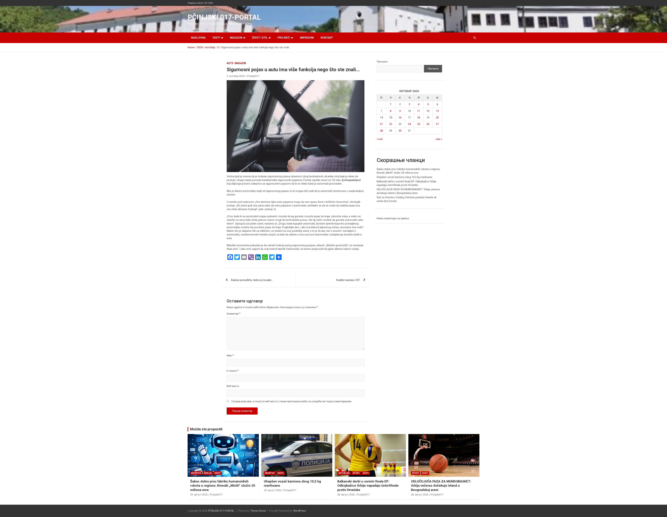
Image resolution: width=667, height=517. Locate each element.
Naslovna (198, 37)
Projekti (284, 37)
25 (418, 124)
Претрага (382, 61)
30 (400, 130)
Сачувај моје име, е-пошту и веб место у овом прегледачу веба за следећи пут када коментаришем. (291, 401)
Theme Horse (258, 510)
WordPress (299, 510)
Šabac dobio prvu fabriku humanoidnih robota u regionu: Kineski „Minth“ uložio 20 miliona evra (222, 485)
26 (428, 124)
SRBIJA (208, 473)
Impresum (307, 37)
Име (230, 355)
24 (409, 124)
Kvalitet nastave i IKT (348, 280)
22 (390, 124)
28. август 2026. (346, 494)
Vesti (216, 37)
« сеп (380, 139)
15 (390, 117)
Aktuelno (344, 473)
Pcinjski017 (253, 76)
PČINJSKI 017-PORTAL (224, 17)
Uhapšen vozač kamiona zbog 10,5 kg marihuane (404, 177)
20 (437, 117)
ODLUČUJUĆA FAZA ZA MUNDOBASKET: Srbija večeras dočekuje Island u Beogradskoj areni (441, 485)
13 (437, 110)
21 (381, 124)
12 (428, 110)
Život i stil (260, 37)
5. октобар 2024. (236, 76)
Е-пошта (232, 370)
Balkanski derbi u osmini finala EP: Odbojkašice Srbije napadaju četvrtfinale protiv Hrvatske (368, 485)
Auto (230, 63)
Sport (356, 473)
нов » (439, 139)
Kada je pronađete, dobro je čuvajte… (252, 280)
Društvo (196, 473)
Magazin (236, 37)
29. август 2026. (199, 494)
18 (418, 117)
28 (381, 130)
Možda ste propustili (206, 429)
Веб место (233, 386)
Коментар (233, 313)
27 (437, 124)
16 (400, 117)
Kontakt (327, 37)
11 (418, 110)
